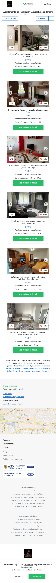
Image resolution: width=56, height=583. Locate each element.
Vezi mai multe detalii (28, 71)
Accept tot (37, 576)
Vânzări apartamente (28, 487)
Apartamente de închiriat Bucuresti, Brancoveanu (28, 532)
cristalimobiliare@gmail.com (13, 397)
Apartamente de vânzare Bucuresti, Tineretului (28, 500)
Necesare (17, 570)
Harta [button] (44, 48)
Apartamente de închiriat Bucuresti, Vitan (28, 535)
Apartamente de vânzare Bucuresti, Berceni (28, 506)
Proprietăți (6, 440)
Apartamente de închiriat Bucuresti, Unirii (28, 526)
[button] (51, 18)
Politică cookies (8, 456)
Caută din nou (11, 18)
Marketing (40, 570)
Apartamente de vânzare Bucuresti (28, 491)
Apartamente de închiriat (28, 516)
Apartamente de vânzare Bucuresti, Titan (28, 494)
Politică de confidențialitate (13, 459)
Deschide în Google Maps (12, 404)
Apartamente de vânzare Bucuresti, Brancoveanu (28, 497)
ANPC (5, 452)
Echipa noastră (8, 444)
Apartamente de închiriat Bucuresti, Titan (28, 523)
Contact (6, 447)
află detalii (29, 565)
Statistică (29, 570)
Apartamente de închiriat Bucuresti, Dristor (28, 529)
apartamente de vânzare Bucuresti (18, 366)
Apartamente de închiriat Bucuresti (28, 520)
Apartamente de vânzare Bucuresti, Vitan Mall (28, 503)
